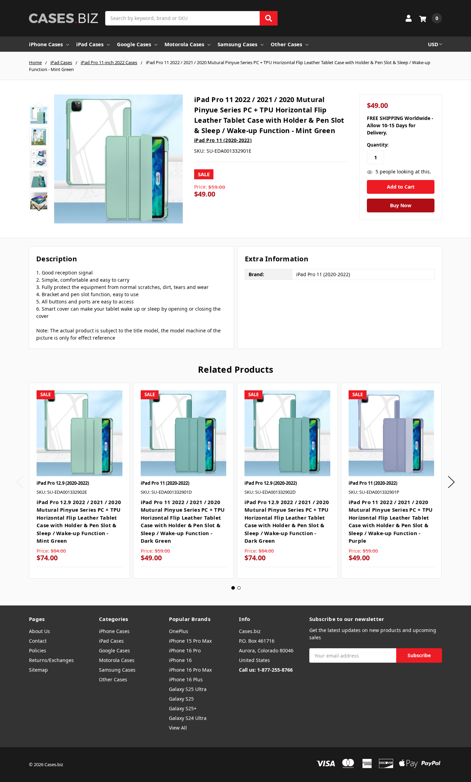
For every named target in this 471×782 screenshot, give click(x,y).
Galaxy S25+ (183, 708)
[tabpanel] (79, 480)
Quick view (79, 433)
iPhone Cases (46, 44)
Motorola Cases (184, 44)
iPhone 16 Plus (186, 679)
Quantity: (378, 145)
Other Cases (286, 44)
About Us (39, 631)
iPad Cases (89, 44)
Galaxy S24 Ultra (188, 718)
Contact (38, 641)
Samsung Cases (237, 44)
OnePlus (178, 631)
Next (38, 207)
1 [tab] (233, 588)
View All (178, 727)
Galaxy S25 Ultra (188, 689)
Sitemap (38, 669)
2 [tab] (239, 588)
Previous (38, 105)
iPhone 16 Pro (185, 650)
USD (433, 44)
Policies (37, 650)
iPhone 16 (180, 660)
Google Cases (134, 44)
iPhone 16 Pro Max (190, 669)
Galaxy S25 (181, 698)
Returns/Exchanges (51, 660)
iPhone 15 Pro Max (190, 641)
